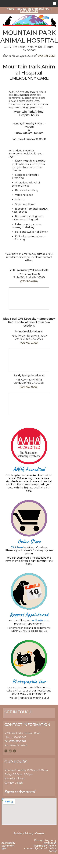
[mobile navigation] (53, 3)
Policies (18, 833)
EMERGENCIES (29, 11)
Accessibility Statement (8, 844)
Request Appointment (29, 8)
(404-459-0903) (29, 386)
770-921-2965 (46, 56)
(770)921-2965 (17, 741)
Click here (17, 547)
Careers (39, 833)
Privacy (29, 833)
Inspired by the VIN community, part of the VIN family (40, 848)
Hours (10, 8)
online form (39, 620)
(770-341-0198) (29, 281)
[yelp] (14, 750)
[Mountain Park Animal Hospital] (29, 20)
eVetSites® (50, 843)
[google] (10, 750)
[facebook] (5, 750)
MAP (47, 8)
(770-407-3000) (29, 342)
